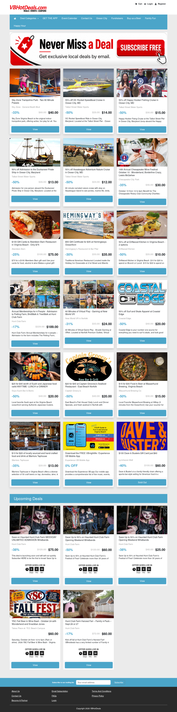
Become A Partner (20, 700)
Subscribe (118, 682)
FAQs (54, 695)
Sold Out (142, 482)
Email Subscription (60, 691)
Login (54, 700)
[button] (15, 18)
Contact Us (16, 695)
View (35, 129)
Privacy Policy (98, 695)
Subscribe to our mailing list (63, 682)
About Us (16, 691)
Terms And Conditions (101, 691)
